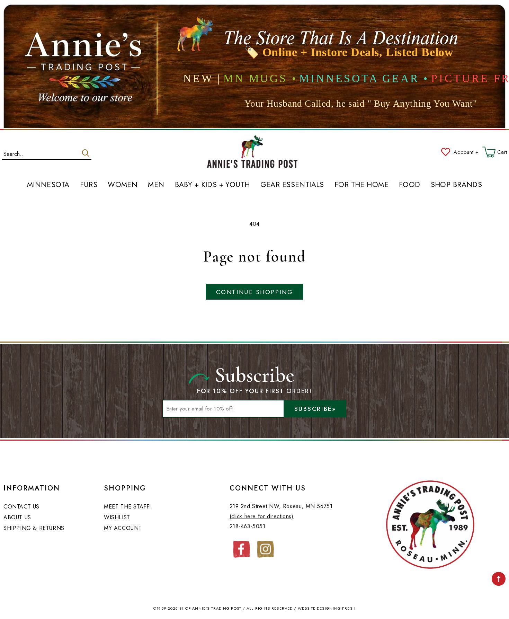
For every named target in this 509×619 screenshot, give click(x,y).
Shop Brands (456, 185)
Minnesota (48, 185)
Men (156, 185)
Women (122, 185)
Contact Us (21, 507)
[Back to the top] (499, 579)
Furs (89, 185)
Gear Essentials (292, 185)
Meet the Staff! (127, 507)
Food (409, 185)
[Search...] (86, 153)
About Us (17, 517)
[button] (494, 152)
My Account (123, 528)
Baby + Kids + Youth (212, 185)
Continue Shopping (254, 292)
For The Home (361, 185)
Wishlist (117, 517)
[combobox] (46, 152)
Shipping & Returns (33, 528)
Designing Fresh (336, 608)
